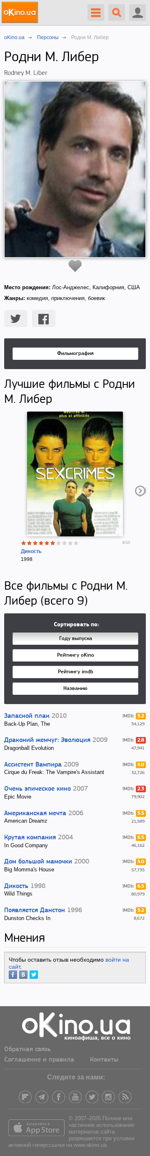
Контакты (104, 1060)
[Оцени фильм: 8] (65, 543)
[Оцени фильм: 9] (70, 543)
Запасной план (27, 716)
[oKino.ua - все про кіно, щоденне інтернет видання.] (21, 12)
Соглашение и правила (39, 1060)
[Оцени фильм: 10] (76, 543)
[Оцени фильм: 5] (47, 543)
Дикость (31, 551)
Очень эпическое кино (37, 789)
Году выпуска (75, 638)
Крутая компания (30, 837)
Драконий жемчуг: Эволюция (47, 740)
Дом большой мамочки (38, 861)
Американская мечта (35, 813)
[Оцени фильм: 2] (29, 543)
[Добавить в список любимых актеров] (75, 266)
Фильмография (75, 353)
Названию (75, 688)
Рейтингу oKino (75, 655)
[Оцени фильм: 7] (59, 543)
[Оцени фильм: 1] (24, 543)
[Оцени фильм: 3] (35, 543)
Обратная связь (27, 1049)
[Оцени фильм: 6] (53, 543)
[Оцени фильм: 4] (41, 543)
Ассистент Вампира (33, 765)
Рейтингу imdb (75, 672)
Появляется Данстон (34, 910)
